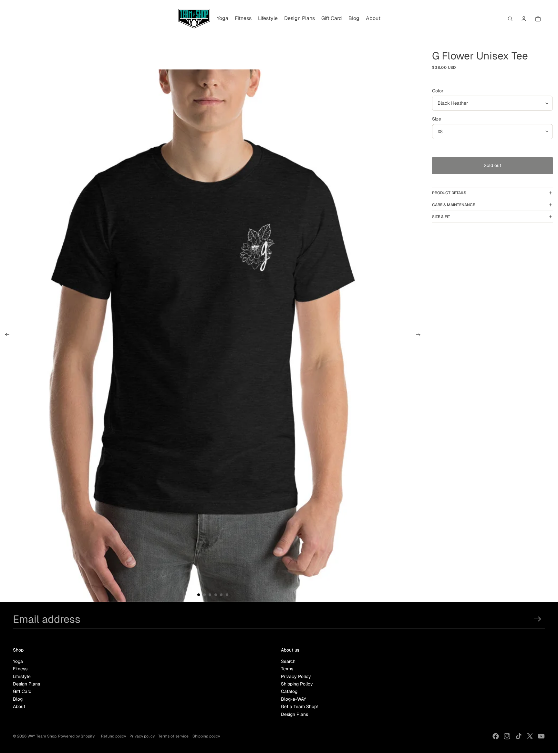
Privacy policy (142, 736)
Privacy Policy (296, 676)
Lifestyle (22, 676)
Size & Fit (441, 216)
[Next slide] (420, 336)
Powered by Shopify (76, 736)
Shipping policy (206, 736)
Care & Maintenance (453, 204)
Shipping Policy (297, 684)
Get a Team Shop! (299, 706)
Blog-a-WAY (293, 699)
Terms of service (173, 736)
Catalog (289, 691)
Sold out (492, 165)
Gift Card (22, 691)
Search (288, 661)
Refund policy (113, 736)
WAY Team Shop (42, 736)
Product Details (449, 192)
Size (436, 119)
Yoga (18, 661)
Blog (18, 699)
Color (437, 91)
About (19, 706)
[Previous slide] (5, 336)
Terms (287, 669)
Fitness (20, 669)
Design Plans (26, 684)
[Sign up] (537, 619)
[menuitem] (222, 19)
